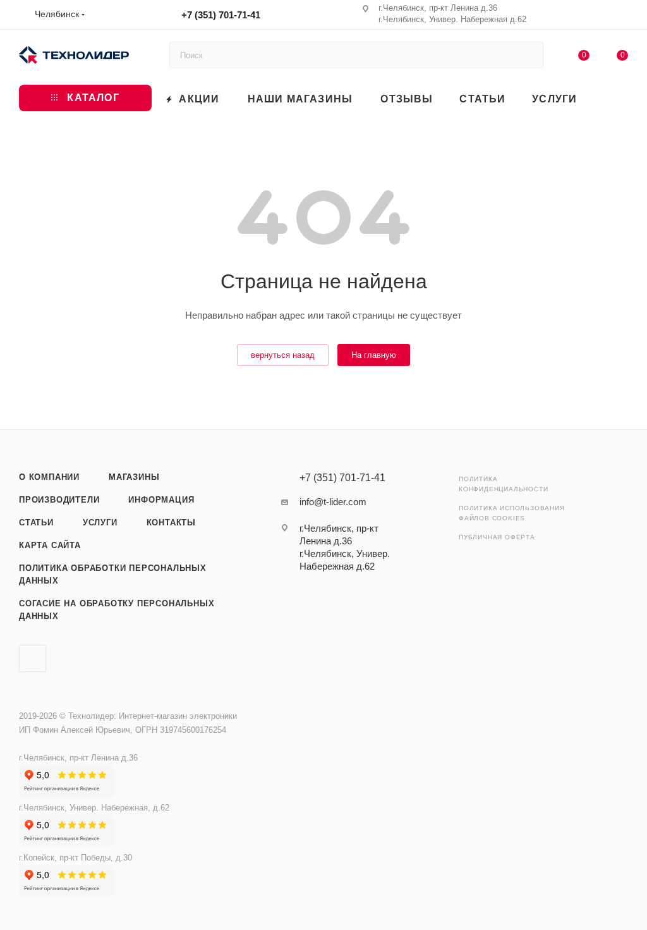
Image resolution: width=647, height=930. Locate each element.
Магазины (134, 477)
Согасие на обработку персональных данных (116, 610)
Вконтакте (32, 658)
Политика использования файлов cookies (512, 513)
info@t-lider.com (332, 501)
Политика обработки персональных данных (113, 574)
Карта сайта (50, 545)
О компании (49, 477)
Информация (161, 500)
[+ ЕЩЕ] (609, 97)
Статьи (36, 522)
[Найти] (527, 55)
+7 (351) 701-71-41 (220, 14)
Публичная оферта (497, 537)
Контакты (171, 522)
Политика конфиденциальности (503, 484)
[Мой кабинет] (622, 17)
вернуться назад (283, 355)
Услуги (100, 522)
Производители (59, 500)
